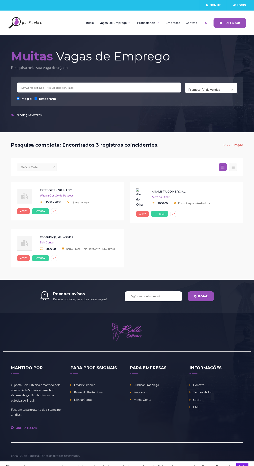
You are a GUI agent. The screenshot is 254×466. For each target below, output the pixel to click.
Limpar (237, 145)
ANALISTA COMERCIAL (169, 191)
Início (90, 23)
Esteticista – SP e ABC (56, 190)
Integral (26, 98)
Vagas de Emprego (113, 23)
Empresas (173, 23)
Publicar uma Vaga (146, 385)
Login (241, 5)
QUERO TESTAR (26, 427)
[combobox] (211, 88)
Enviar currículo (84, 385)
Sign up (215, 5)
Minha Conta (83, 399)
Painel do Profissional (88, 392)
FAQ (196, 407)
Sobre (197, 399)
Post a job (231, 22)
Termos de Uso (203, 392)
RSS (226, 145)
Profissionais (146, 23)
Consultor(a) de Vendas (56, 237)
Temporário (47, 98)
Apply (23, 211)
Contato (191, 23)
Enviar (202, 296)
